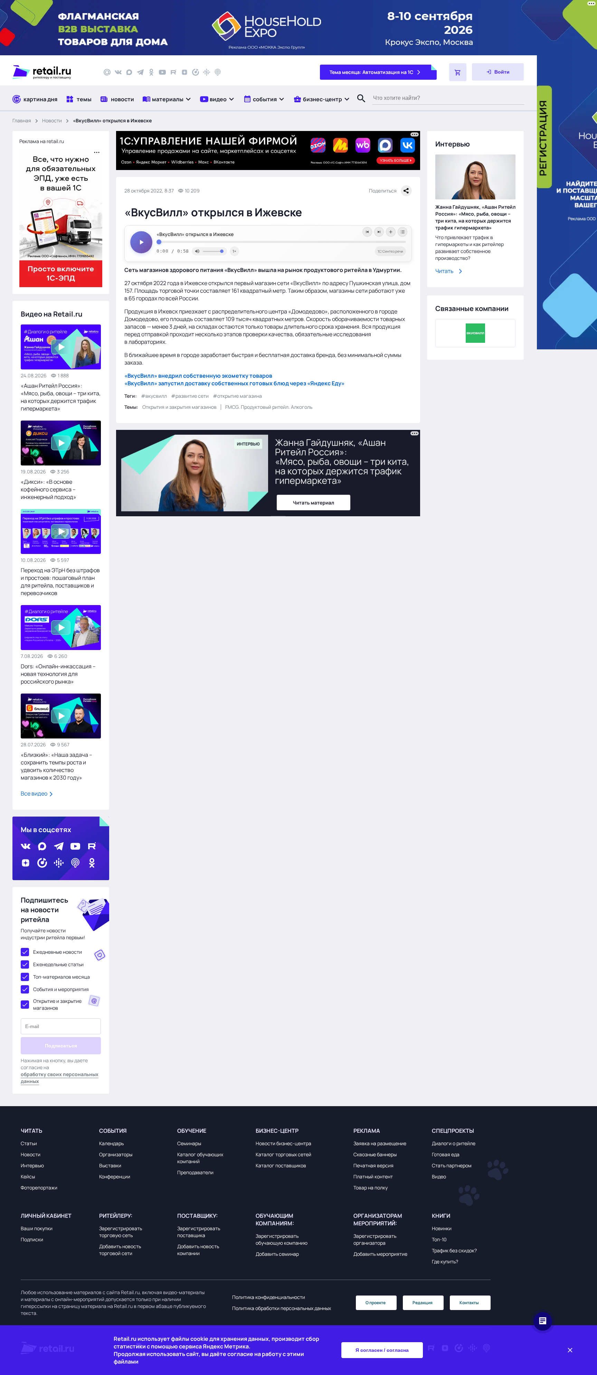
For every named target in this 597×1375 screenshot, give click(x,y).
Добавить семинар (277, 1254)
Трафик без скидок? (454, 1250)
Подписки (32, 1239)
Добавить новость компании (198, 1249)
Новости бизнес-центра (283, 1143)
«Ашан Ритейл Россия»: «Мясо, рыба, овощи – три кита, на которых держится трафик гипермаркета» (61, 397)
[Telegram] (140, 72)
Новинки (442, 1228)
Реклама (366, 1130)
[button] (167, 99)
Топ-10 (439, 1239)
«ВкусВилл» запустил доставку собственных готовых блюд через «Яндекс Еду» (234, 383)
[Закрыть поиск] (358, 105)
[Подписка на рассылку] (107, 72)
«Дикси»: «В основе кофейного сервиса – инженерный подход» (48, 489)
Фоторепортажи (39, 1187)
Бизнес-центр (277, 1130)
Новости (52, 120)
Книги (441, 1215)
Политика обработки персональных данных (281, 1308)
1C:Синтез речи (390, 251)
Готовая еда (445, 1154)
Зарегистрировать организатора (374, 1239)
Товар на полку (370, 1187)
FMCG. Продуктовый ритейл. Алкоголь (268, 407)
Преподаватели (195, 1172)
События (113, 1130)
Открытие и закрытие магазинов (57, 1004)
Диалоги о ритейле (453, 1143)
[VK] (118, 72)
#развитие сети (190, 396)
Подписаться (61, 1045)
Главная (21, 120)
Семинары (189, 1143)
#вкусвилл (154, 396)
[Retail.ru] (51, 72)
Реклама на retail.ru (41, 141)
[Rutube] (173, 72)
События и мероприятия (61, 989)
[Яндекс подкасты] (195, 72)
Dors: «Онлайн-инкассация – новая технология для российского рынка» (58, 673)
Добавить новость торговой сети (120, 1249)
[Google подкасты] (206, 72)
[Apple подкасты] (217, 72)
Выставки (110, 1165)
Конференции (114, 1176)
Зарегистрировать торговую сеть (120, 1232)
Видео (439, 1176)
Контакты (469, 1303)
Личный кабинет (46, 1215)
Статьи (29, 1143)
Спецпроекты (453, 1130)
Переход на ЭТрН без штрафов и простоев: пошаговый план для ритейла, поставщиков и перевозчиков (60, 581)
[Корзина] (457, 72)
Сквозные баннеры (375, 1154)
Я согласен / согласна (382, 1350)
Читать (444, 271)
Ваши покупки (37, 1228)
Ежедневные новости (57, 952)
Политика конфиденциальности (268, 1297)
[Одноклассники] (151, 72)
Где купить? (445, 1261)
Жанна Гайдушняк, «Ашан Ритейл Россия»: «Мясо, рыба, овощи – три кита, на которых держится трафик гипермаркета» (475, 217)
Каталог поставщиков (281, 1165)
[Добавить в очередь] (391, 232)
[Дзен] (184, 72)
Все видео (34, 793)
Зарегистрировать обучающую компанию (281, 1239)
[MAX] (129, 72)
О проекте (376, 1303)
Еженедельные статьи (58, 964)
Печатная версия (373, 1165)
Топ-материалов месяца (61, 976)
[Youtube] (162, 72)
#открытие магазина (237, 396)
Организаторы (115, 1154)
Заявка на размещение (379, 1143)
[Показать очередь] (402, 232)
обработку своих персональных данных (59, 1077)
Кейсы (28, 1176)
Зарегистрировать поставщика (198, 1232)
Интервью (32, 1165)
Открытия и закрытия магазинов (179, 407)
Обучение (191, 1130)
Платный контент (373, 1176)
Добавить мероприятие (380, 1254)
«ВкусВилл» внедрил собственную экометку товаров (198, 375)
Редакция (423, 1303)
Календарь (111, 1143)
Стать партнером (452, 1165)
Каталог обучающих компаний (200, 1158)
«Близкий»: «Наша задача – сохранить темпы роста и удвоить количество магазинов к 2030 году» (56, 766)
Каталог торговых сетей (283, 1154)
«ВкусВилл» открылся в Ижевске (195, 234)
